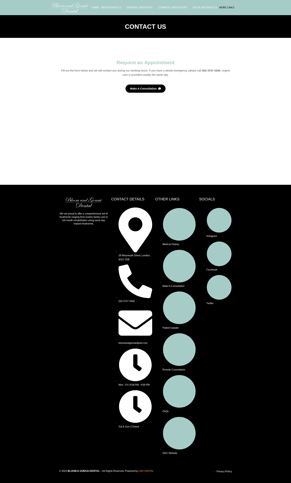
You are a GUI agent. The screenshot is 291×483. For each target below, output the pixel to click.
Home (95, 7)
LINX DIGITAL (146, 471)
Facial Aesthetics (205, 7)
